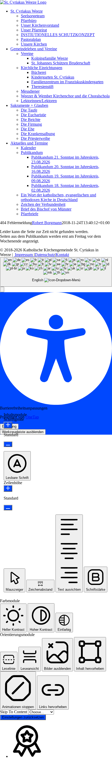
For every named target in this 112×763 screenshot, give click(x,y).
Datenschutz (45, 254)
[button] (2, 289)
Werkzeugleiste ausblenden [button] (22, 432)
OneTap (32, 417)
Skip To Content (14, 712)
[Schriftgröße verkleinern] (8, 444)
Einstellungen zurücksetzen (23, 717)
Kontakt (62, 254)
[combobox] (56, 272)
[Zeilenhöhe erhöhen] (8, 488)
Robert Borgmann (47, 222)
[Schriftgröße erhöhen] (8, 425)
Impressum (24, 254)
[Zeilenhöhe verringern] (8, 507)
